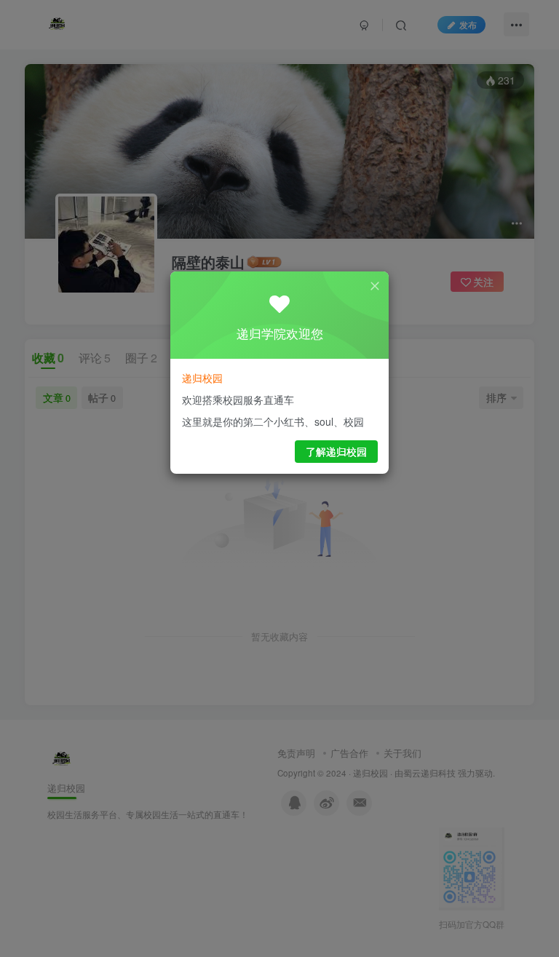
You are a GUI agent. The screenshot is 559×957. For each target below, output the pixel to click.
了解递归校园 (336, 451)
